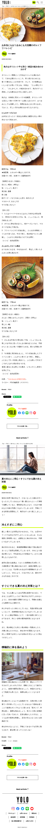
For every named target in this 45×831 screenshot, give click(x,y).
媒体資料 (13, 817)
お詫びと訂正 (29, 821)
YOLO (7, 6)
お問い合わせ (23, 813)
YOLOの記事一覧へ (22, 426)
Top (3, 6)
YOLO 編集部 (22, 408)
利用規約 (31, 817)
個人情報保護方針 (17, 821)
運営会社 (34, 813)
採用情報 (22, 817)
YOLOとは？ (11, 813)
